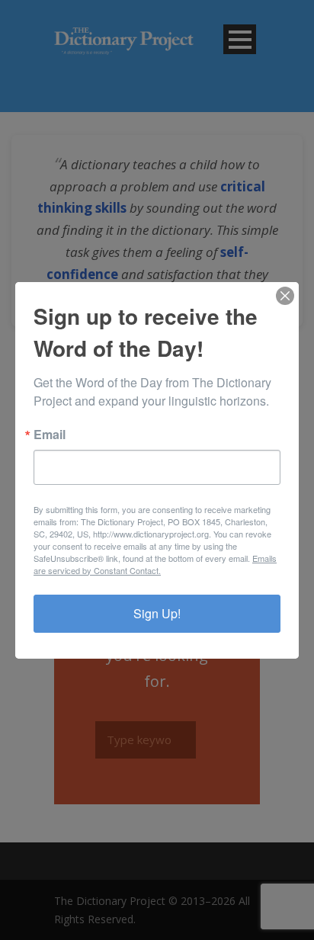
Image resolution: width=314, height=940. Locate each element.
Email (50, 434)
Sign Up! (157, 613)
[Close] (285, 296)
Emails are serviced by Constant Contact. (155, 564)
